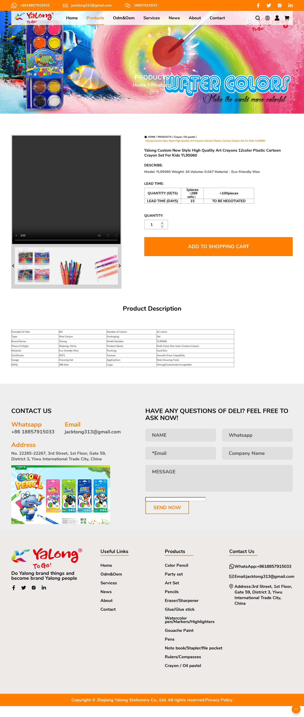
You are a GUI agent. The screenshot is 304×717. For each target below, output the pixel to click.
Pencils (172, 592)
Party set (174, 574)
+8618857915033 (35, 5)
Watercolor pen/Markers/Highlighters (190, 619)
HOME (151, 137)
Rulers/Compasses (183, 657)
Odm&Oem (124, 18)
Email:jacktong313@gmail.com (264, 576)
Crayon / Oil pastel (184, 137)
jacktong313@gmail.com (91, 5)
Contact (217, 18)
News (174, 18)
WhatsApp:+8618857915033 (263, 566)
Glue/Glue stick (180, 609)
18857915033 (145, 5)
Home (72, 18)
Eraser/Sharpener (182, 600)
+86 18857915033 (33, 432)
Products (95, 18)
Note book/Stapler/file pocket (193, 648)
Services (151, 18)
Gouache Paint (179, 630)
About (195, 18)
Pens (170, 639)
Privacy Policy (219, 700)
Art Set (172, 583)
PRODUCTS (165, 137)
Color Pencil (176, 565)
